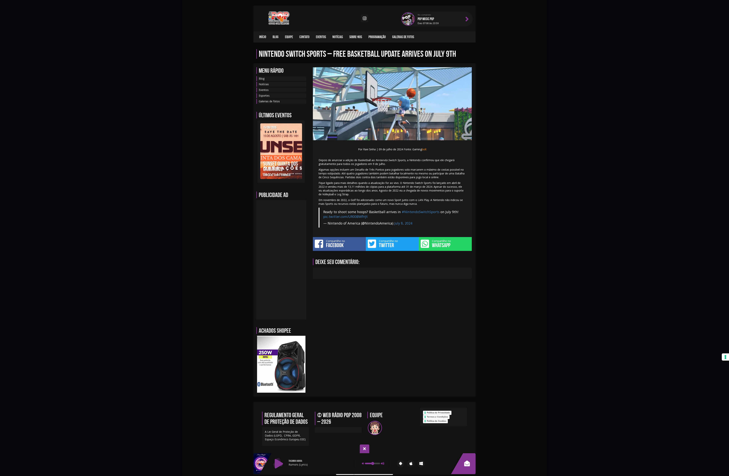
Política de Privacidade (438, 412)
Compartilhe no (335, 243)
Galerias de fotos (403, 37)
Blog (276, 37)
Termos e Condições (437, 416)
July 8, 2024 (403, 223)
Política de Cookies (436, 421)
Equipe (289, 37)
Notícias (337, 37)
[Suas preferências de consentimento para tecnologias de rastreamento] (725, 357)
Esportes (264, 95)
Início (262, 37)
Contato (304, 37)
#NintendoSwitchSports (420, 212)
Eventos (321, 37)
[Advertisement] (281, 260)
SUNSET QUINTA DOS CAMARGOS (280, 166)
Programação (377, 37)
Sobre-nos (355, 37)
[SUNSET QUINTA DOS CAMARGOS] (281, 151)
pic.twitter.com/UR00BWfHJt (345, 216)
